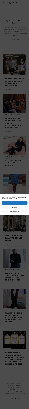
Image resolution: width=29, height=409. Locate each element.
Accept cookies (14, 203)
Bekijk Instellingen (14, 211)
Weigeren (14, 207)
